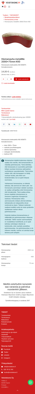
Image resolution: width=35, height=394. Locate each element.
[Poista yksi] (3, 79)
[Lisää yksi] (11, 79)
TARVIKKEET (14, 15)
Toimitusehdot (5, 108)
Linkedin (6, 355)
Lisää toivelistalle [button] (9, 83)
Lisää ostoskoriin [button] (23, 79)
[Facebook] (4, 124)
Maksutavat (5, 115)
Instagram (7, 358)
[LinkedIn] (14, 124)
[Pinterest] (25, 124)
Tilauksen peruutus (7, 339)
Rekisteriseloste (6, 322)
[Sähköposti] (30, 124)
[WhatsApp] (20, 124)
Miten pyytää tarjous (7, 111)
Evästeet (4, 324)
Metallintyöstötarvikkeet (12, 17)
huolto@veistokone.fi (10, 372)
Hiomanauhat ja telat (11, 19)
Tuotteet (5, 15)
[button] (17, 390)
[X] (9, 124)
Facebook (7, 349)
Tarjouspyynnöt (6, 341)
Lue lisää (12, 119)
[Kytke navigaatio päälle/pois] (9, 7)
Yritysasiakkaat (6, 337)
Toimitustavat (5, 113)
